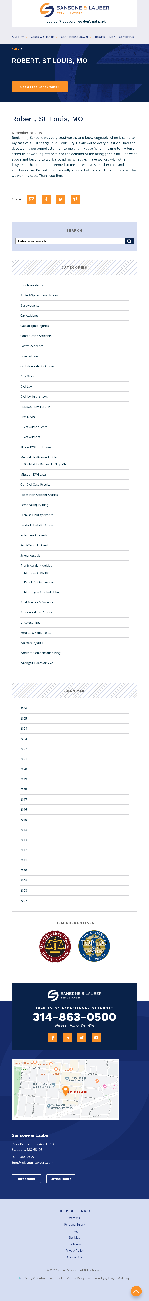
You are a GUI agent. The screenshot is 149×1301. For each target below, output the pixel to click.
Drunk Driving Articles (39, 582)
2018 (23, 789)
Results (100, 37)
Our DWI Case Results (35, 485)
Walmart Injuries (31, 643)
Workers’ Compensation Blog (40, 653)
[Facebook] (46, 199)
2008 (23, 891)
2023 (23, 739)
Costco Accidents (31, 346)
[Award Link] (55, 946)
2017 (23, 799)
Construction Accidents (36, 336)
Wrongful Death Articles (36, 663)
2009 (23, 880)
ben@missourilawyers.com (33, 1162)
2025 (23, 718)
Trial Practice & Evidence (36, 602)
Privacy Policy (74, 1251)
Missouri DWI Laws (33, 474)
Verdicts (74, 1218)
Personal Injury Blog (34, 505)
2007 (23, 901)
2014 (23, 830)
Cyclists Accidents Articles (37, 366)
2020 (23, 769)
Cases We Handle (43, 37)
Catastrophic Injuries (34, 326)
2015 (23, 820)
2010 (23, 870)
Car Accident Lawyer (75, 37)
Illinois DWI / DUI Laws (35, 447)
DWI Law (26, 386)
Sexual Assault (30, 555)
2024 (23, 729)
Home (15, 48)
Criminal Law (29, 356)
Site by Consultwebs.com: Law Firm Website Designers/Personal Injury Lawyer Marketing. (77, 1278)
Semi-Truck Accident (34, 545)
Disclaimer (74, 1244)
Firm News (27, 417)
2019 (23, 779)
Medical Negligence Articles (39, 457)
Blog (112, 37)
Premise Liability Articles (36, 515)
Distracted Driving (36, 573)
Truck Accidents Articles (36, 612)
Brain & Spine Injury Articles (39, 295)
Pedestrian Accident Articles (39, 495)
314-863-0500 (74, 1017)
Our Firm (18, 37)
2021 (23, 759)
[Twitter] (60, 199)
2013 (23, 840)
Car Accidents (29, 316)
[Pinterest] (75, 199)
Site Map (74, 1238)
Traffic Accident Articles (36, 566)
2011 (23, 860)
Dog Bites (27, 376)
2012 (23, 850)
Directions (26, 1179)
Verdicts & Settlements (35, 633)
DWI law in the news (34, 397)
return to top (136, 1291)
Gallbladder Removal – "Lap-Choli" (47, 464)
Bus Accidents (29, 305)
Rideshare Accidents (33, 535)
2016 (23, 810)
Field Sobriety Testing (35, 407)
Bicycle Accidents (31, 285)
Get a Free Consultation (40, 87)
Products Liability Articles (37, 525)
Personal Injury (74, 1225)
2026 (23, 708)
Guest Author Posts (33, 427)
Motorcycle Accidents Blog (42, 592)
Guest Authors (30, 437)
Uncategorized (30, 622)
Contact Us (127, 37)
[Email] (31, 199)
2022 (23, 749)
